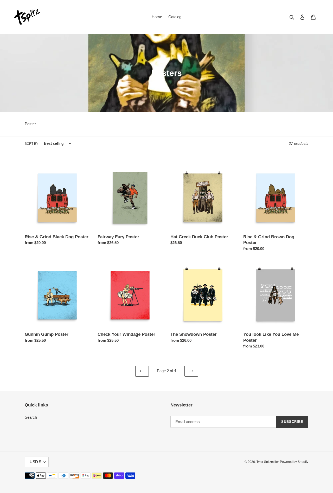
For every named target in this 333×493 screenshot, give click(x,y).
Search (31, 417)
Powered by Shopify (294, 462)
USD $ (35, 461)
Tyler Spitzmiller (268, 462)
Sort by (31, 144)
